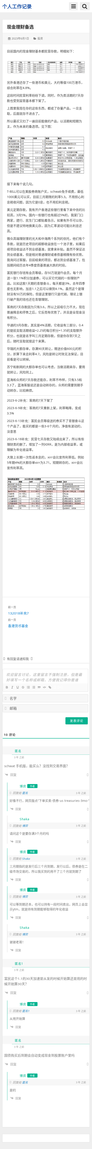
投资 (40, 38)
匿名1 (25, 1011)
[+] (60, 687)
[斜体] (12, 687)
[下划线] (17, 687)
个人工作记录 (17, 6)
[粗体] (6, 687)
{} (54, 687)
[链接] (49, 687)
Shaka (26, 859)
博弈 (25, 826)
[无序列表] (33, 687)
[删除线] (22, 687)
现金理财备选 (20, 27)
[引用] (39, 687)
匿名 (25, 793)
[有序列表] (28, 687)
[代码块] (44, 687)
